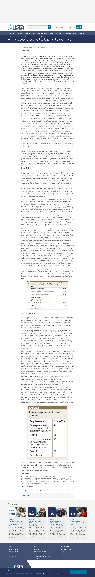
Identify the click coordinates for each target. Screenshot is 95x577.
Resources (11, 33)
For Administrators (65, 546)
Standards (61, 33)
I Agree (78, 572)
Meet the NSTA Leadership (40, 551)
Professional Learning (42, 33)
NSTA (9, 37)
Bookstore (19, 33)
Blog (9, 559)
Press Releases (37, 559)
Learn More (66, 573)
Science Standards (12, 556)
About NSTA (36, 546)
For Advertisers (64, 551)
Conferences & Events (29, 33)
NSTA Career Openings (39, 554)
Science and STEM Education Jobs (42, 556)
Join (78, 27)
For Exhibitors (64, 554)
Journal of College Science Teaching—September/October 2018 (37, 47)
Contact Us (36, 549)
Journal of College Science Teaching (18, 37)
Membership (53, 33)
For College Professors (66, 549)
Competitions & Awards (72, 33)
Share (71, 53)
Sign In (70, 27)
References (26, 495)
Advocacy (82, 33)
